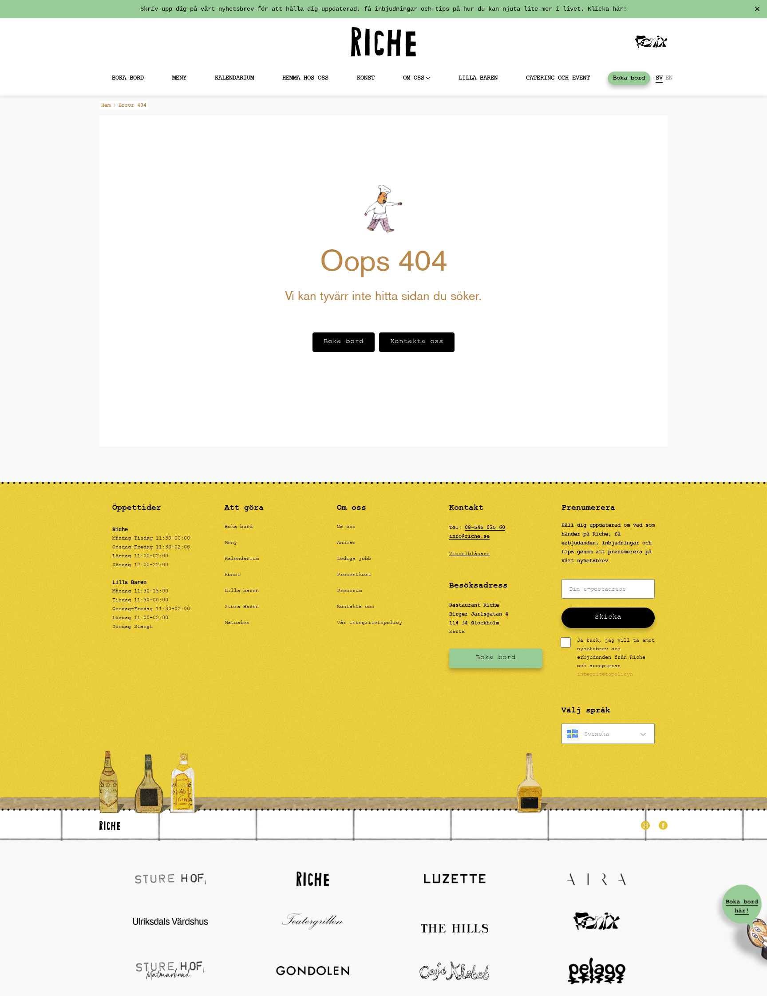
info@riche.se (469, 536)
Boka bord (128, 78)
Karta (457, 632)
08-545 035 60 (485, 527)
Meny (179, 78)
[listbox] (608, 734)
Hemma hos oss (305, 78)
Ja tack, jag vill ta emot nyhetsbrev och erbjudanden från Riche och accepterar (616, 658)
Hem (106, 105)
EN (668, 78)
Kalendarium (234, 78)
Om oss (413, 78)
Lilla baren (478, 78)
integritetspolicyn (605, 674)
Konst (366, 78)
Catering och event (558, 78)
